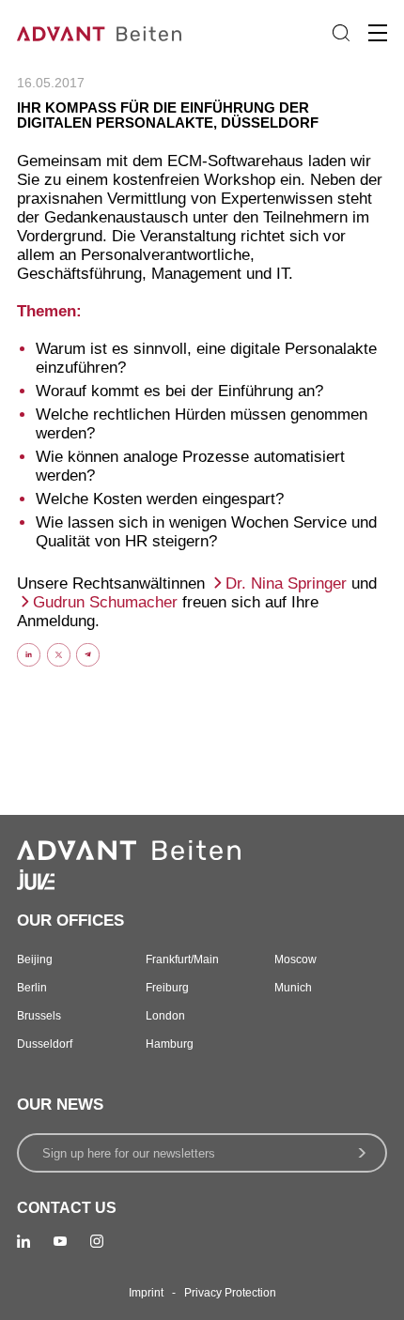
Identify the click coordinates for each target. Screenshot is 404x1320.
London (165, 1015)
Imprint (146, 1292)
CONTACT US (67, 1208)
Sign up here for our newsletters (128, 1153)
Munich (293, 987)
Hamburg (170, 1044)
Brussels (39, 1015)
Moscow (295, 959)
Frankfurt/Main (182, 959)
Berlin (32, 987)
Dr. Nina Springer (288, 583)
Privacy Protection (230, 1292)
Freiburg (167, 987)
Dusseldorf (44, 1044)
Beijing (35, 959)
